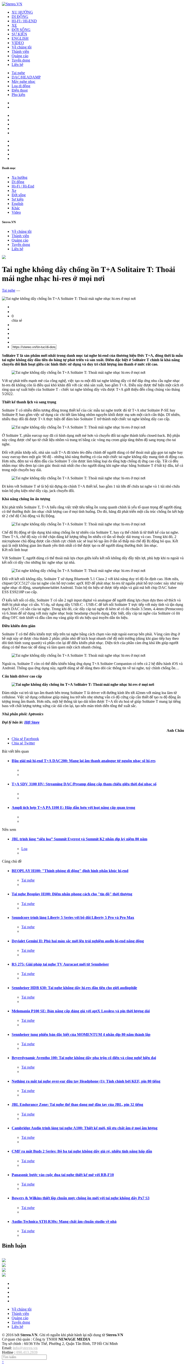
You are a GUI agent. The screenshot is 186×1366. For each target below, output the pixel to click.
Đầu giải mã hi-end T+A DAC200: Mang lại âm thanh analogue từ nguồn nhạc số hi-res (83, 761)
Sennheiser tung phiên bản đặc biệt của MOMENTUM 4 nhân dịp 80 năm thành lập (81, 1034)
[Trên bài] (4, 258)
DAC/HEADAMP (26, 77)
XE (14, 25)
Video (16, 212)
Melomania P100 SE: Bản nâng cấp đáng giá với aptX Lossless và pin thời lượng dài (81, 1011)
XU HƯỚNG (22, 12)
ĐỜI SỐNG (21, 30)
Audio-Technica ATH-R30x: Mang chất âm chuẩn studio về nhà (64, 1221)
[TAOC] (4, 1275)
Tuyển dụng (21, 60)
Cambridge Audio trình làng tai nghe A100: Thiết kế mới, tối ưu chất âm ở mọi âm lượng (84, 1128)
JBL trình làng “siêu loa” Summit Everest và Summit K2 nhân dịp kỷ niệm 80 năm (79, 839)
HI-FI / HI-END (24, 21)
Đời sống (19, 195)
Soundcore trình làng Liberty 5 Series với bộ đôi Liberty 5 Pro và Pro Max (73, 917)
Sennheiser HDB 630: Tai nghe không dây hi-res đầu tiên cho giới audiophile (74, 988)
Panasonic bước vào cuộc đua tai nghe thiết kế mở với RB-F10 (63, 1175)
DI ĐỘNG (20, 17)
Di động (18, 182)
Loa (24, 849)
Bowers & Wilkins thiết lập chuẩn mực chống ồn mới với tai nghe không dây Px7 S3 (80, 1198)
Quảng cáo (20, 56)
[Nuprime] (4, 1270)
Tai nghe (18, 73)
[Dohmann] (4, 1261)
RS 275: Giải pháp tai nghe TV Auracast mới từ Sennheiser (60, 964)
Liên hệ (17, 64)
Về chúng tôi (21, 47)
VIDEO (18, 43)
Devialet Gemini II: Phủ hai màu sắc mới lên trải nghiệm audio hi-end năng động (78, 941)
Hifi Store (31, 722)
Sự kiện (17, 199)
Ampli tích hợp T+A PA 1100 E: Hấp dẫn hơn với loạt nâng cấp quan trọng (73, 807)
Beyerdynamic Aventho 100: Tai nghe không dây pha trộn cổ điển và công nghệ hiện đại (84, 1058)
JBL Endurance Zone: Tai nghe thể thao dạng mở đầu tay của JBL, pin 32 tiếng (77, 1104)
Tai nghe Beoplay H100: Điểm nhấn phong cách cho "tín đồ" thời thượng (72, 894)
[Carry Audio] (4, 1266)
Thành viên (20, 51)
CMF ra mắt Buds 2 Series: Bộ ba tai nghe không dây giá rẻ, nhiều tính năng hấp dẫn (82, 1151)
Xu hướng (19, 177)
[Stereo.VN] (12, 4)
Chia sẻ (25, 739)
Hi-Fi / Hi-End (23, 186)
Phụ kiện (18, 95)
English (17, 204)
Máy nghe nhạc (23, 81)
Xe (14, 190)
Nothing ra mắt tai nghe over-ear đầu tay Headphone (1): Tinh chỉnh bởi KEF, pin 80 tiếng (86, 1081)
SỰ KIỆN (19, 34)
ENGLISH (20, 38)
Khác (16, 208)
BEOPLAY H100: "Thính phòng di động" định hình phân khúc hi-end (70, 871)
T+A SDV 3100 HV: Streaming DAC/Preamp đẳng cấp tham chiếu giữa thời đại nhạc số (84, 784)
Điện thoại (20, 90)
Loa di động (21, 86)
